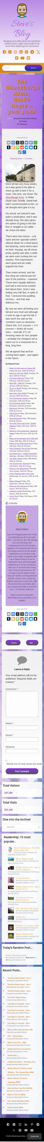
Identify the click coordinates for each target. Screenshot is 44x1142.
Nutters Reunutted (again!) (16, 955)
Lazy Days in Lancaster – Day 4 (19, 1004)
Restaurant (23, 124)
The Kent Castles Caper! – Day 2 (19, 984)
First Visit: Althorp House (17, 997)
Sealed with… (21, 917)
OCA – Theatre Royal (15, 1036)
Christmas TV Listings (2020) (27, 926)
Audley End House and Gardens (19, 1049)
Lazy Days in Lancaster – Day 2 (19, 1017)
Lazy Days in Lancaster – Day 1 (19, 1023)
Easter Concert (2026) (15, 1107)
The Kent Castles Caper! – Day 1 (19, 991)
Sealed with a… (13, 1055)
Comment (12, 689)
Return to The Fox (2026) (16, 1095)
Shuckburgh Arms (15, 197)
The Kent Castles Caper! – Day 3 (19, 978)
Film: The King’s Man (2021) (27, 908)
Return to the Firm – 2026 (17, 1042)
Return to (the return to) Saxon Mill (20, 1030)
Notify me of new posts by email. (25, 764)
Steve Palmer (23, 121)
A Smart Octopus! (23, 878)
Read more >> (31, 958)
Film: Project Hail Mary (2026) (18, 1101)
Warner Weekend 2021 (24, 934)
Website (10, 747)
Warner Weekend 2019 (24, 859)
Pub (18, 124)
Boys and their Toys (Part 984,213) (20, 1088)
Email (10, 735)
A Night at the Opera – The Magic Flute (22, 1062)
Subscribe (34, 1136)
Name (10, 723)
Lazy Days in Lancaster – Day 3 (19, 1010)
